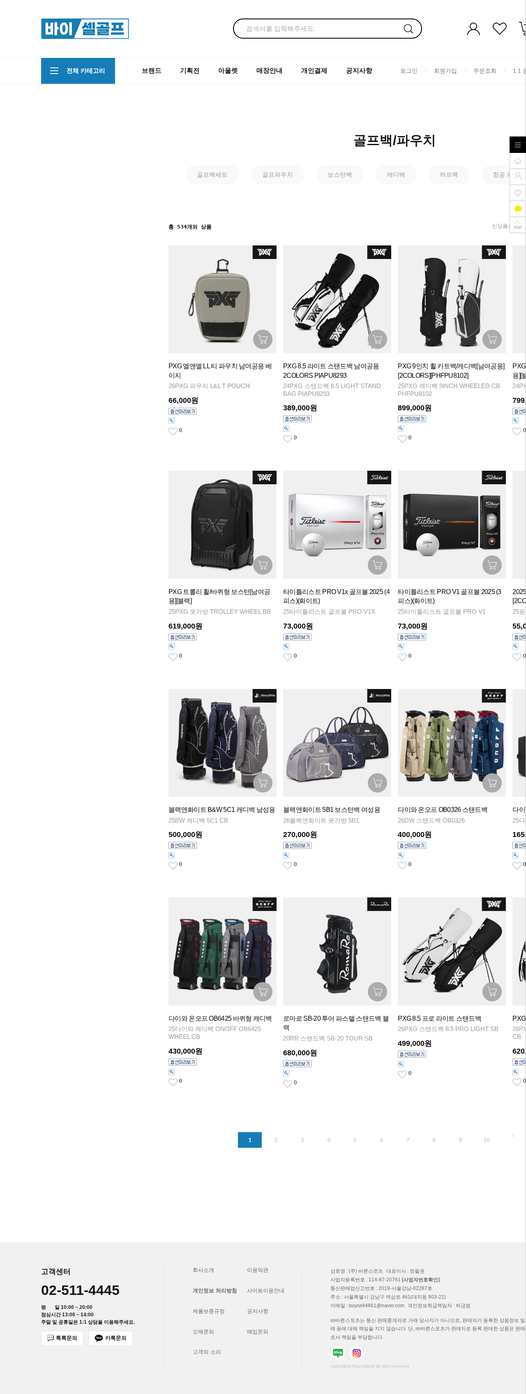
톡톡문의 (66, 1338)
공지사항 (359, 70)
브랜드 (151, 70)
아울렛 (228, 70)
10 (486, 1140)
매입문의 (257, 1332)
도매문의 (203, 1332)
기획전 (190, 70)
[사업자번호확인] (421, 1280)
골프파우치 (277, 174)
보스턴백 (340, 174)
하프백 (449, 174)
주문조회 (484, 70)
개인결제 (314, 70)
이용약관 (257, 1270)
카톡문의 (116, 1338)
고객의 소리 (207, 1352)
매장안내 (269, 70)
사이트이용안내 (265, 1291)
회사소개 (203, 1270)
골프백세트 (212, 174)
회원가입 (445, 70)
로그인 (409, 70)
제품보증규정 (209, 1311)
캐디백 (396, 174)
